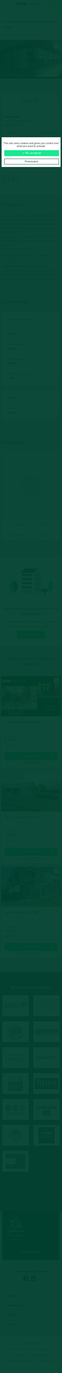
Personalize (31, 161)
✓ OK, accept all (31, 153)
